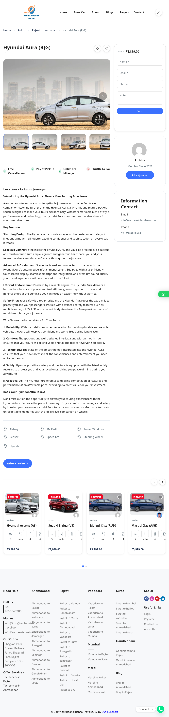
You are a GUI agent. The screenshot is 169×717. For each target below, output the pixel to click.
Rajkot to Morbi (69, 618)
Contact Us (151, 624)
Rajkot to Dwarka (70, 675)
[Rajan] (118, 515)
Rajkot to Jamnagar (44, 30)
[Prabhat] (34, 515)
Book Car (79, 12)
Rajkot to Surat (68, 642)
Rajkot (21, 30)
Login (147, 614)
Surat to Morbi (124, 632)
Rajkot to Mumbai (70, 603)
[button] (103, 123)
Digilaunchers (110, 712)
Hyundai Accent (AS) (21, 525)
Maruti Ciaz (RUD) (103, 525)
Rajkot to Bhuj (68, 689)
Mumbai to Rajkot (98, 654)
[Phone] (160, 709)
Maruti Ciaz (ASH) (144, 525)
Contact (139, 12)
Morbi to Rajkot (97, 677)
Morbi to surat (96, 692)
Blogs (109, 12)
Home (63, 12)
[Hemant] (159, 515)
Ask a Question (140, 175)
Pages (123, 12)
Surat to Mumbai (126, 603)
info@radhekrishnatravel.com (23, 632)
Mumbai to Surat (98, 659)
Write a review (16, 463)
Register (149, 619)
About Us (149, 629)
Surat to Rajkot (125, 608)
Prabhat (140, 160)
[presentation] (154, 482)
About (96, 12)
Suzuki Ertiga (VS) (61, 525)
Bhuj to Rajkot (124, 692)
